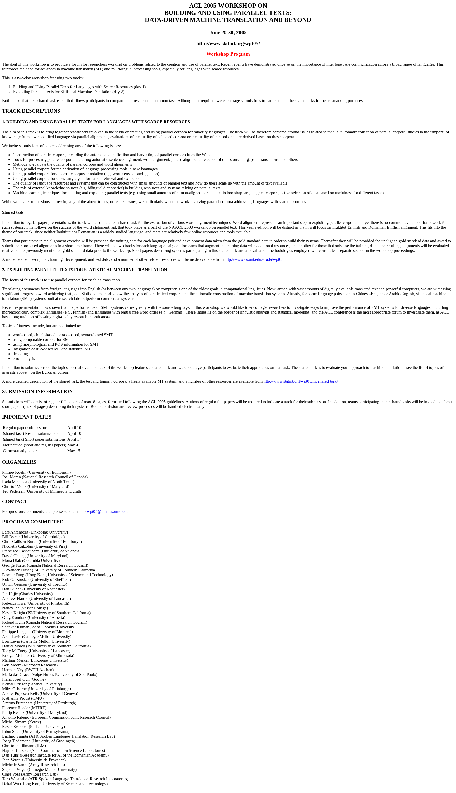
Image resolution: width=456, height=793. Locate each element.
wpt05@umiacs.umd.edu (108, 511)
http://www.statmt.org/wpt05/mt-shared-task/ (301, 381)
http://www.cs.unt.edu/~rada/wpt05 (254, 259)
